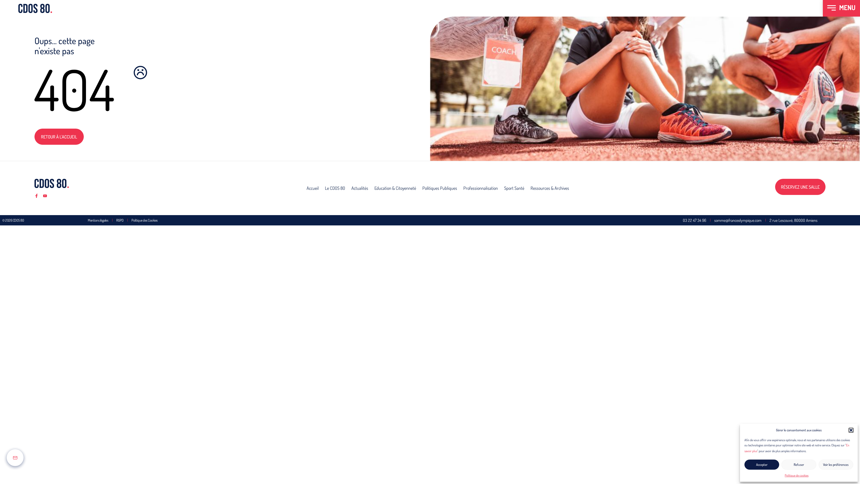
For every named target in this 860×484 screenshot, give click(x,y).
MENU (847, 7)
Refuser (799, 464)
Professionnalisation (480, 188)
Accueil (313, 188)
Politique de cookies (796, 475)
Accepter (762, 464)
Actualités (359, 188)
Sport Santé (514, 188)
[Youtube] (45, 196)
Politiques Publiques (439, 188)
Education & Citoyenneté (395, 188)
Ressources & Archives (550, 188)
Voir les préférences (836, 464)
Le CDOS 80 (335, 188)
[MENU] (831, 8)
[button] (851, 430)
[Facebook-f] (36, 196)
